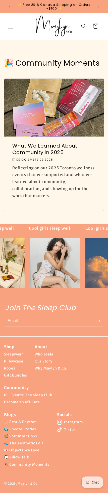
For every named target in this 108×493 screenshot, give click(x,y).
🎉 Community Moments (26, 464)
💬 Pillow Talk (16, 457)
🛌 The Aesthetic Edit (23, 443)
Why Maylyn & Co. (51, 368)
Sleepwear (13, 354)
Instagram (73, 422)
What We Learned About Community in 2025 (44, 149)
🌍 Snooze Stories (20, 429)
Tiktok (70, 429)
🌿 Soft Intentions (20, 436)
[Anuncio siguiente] (98, 6)
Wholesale (44, 354)
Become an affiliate (22, 402)
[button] (10, 26)
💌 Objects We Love (21, 450)
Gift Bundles (15, 375)
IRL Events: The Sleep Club (28, 395)
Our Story (43, 361)
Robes (9, 368)
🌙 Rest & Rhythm (20, 422)
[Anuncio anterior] (9, 6)
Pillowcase (13, 361)
